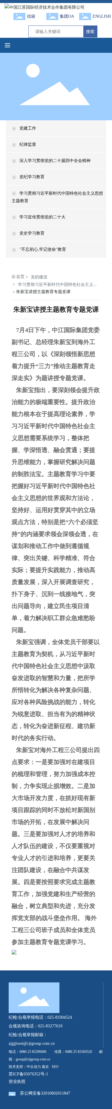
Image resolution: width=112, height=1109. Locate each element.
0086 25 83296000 (32, 1052)
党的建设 (39, 276)
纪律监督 (27, 144)
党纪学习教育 (32, 177)
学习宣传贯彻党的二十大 (42, 217)
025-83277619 (50, 1026)
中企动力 (34, 1067)
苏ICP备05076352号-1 (28, 1074)
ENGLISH (102, 16)
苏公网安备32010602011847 (45, 1093)
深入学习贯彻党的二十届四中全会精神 (54, 160)
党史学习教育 (32, 233)
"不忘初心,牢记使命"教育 (42, 249)
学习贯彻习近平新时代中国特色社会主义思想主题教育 (57, 285)
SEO (55, 1067)
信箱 (31, 16)
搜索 (90, 31)
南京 (45, 1067)
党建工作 (27, 128)
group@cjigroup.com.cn (33, 1059)
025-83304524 (59, 1017)
